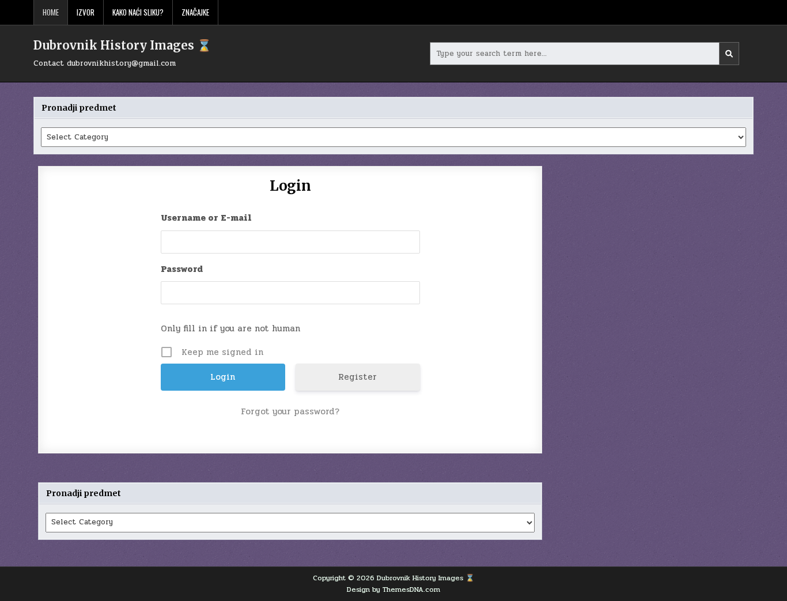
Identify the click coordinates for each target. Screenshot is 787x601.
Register (357, 377)
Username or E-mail (206, 218)
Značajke (195, 12)
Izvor (85, 12)
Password (182, 269)
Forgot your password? (290, 411)
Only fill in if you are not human (230, 328)
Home (51, 12)
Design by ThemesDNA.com (393, 589)
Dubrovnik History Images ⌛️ (122, 45)
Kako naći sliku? (138, 12)
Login (290, 186)
